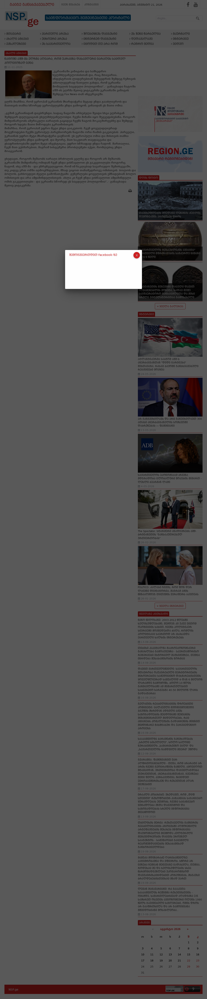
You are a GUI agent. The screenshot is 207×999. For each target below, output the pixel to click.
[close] (136, 255)
